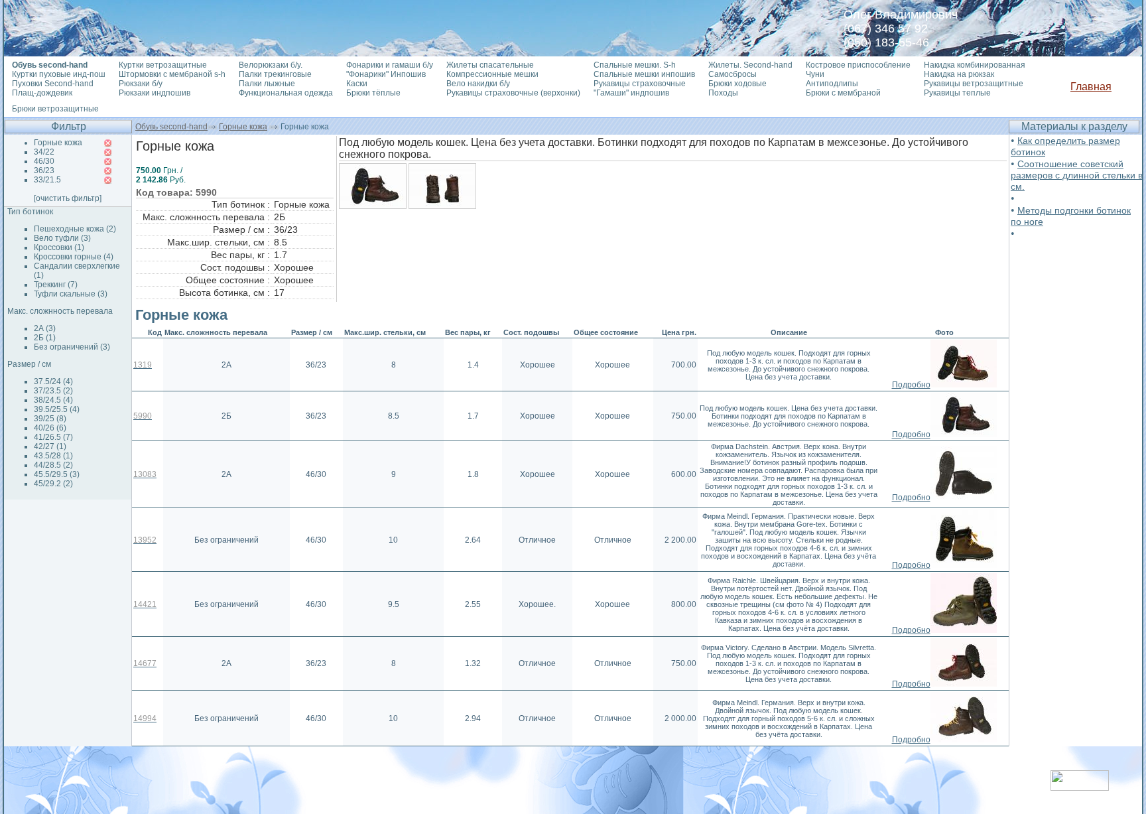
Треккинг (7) (56, 284)
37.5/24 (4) (53, 381)
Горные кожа (243, 126)
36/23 (44, 170)
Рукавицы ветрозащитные (973, 83)
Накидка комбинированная (974, 65)
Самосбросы (732, 74)
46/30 (44, 161)
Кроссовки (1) (59, 247)
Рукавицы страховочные (640, 83)
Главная (1091, 86)
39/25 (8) (50, 418)
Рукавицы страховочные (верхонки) (513, 93)
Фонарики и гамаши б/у (389, 65)
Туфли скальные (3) (70, 294)
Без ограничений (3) (72, 347)
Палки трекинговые (275, 74)
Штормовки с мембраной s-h (172, 74)
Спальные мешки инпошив (644, 74)
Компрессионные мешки (492, 74)
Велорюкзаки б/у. (270, 65)
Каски (356, 83)
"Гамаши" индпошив (631, 93)
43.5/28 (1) (53, 455)
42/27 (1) (50, 446)
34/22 (44, 152)
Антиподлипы (832, 83)
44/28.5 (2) (53, 465)
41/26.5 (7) (53, 437)
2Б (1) (45, 337)
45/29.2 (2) (53, 483)
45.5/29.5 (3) (57, 474)
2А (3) (45, 328)
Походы (723, 93)
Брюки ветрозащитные (55, 108)
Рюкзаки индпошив (154, 93)
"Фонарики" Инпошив (386, 74)
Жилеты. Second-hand (750, 65)
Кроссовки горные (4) (73, 256)
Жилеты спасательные (490, 65)
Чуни (815, 74)
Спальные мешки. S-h (635, 65)
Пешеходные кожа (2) (75, 229)
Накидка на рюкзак (959, 74)
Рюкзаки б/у (140, 83)
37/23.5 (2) (53, 390)
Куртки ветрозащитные (163, 65)
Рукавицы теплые (957, 93)
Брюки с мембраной (843, 93)
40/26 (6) (50, 428)
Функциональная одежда (286, 93)
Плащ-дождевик (42, 93)
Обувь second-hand (171, 126)
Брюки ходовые (737, 83)
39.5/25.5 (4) (57, 409)
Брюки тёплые (373, 93)
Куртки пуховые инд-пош (58, 74)
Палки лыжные (267, 83)
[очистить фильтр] (67, 198)
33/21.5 (47, 179)
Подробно (911, 384)
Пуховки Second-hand (53, 83)
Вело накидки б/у (478, 83)
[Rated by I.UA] (1079, 787)
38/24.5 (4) (53, 400)
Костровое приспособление (858, 65)
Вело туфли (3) (62, 238)
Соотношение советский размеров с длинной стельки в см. (1077, 175)
